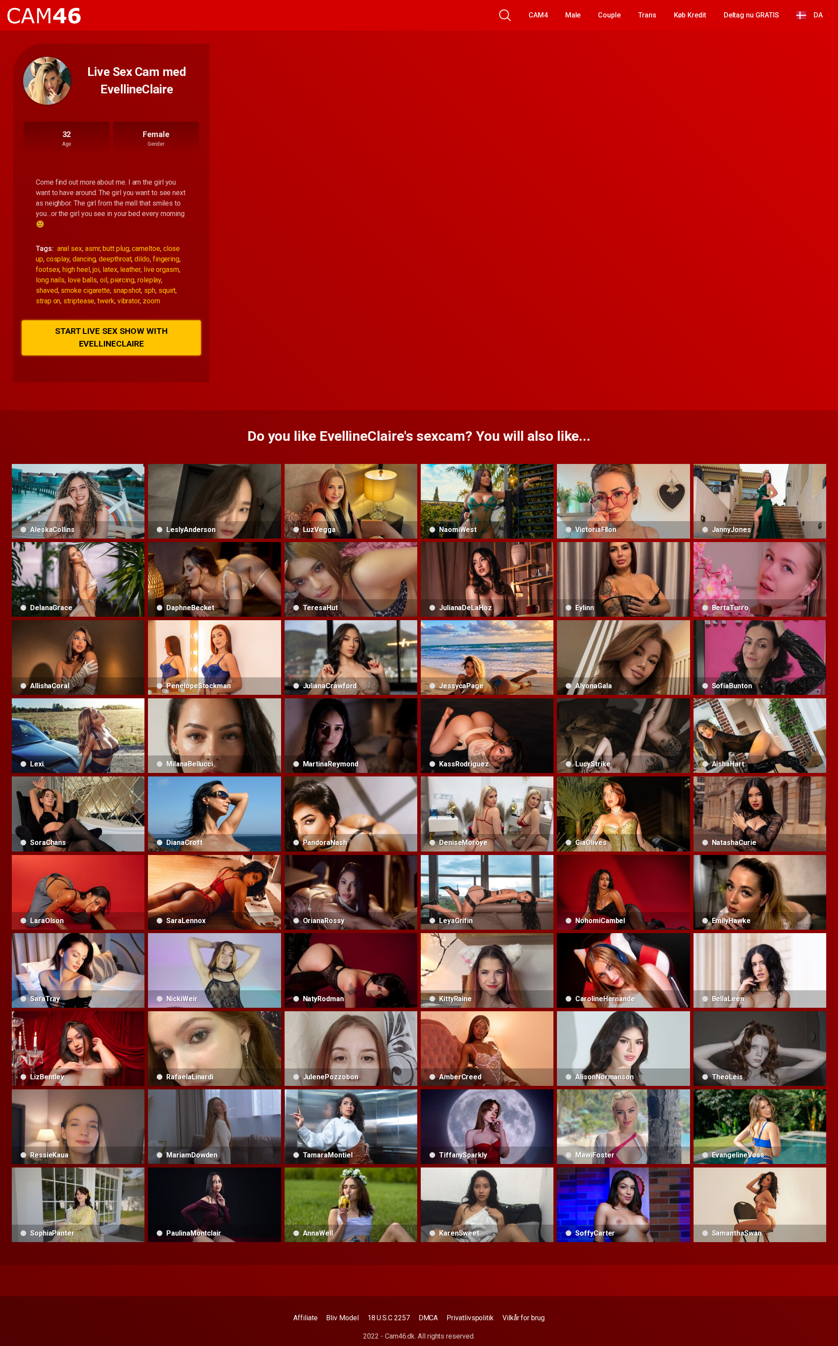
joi (96, 269)
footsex (47, 269)
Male (573, 15)
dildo (142, 259)
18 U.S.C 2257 (388, 1318)
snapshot (127, 290)
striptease (78, 301)
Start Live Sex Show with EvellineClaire (111, 337)
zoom (151, 301)
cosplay (57, 259)
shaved (47, 290)
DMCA (428, 1318)
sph (149, 290)
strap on (48, 301)
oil (103, 280)
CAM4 (538, 15)
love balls (82, 280)
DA (815, 15)
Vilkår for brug (523, 1318)
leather (130, 269)
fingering (166, 259)
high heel (75, 269)
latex (110, 269)
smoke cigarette (85, 290)
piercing (122, 280)
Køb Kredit (690, 15)
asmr (92, 248)
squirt (167, 290)
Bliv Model (342, 1318)
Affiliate (305, 1318)
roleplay (149, 280)
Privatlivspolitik (470, 1318)
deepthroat (115, 259)
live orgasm (161, 269)
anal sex (69, 248)
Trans (647, 15)
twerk (105, 301)
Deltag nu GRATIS (751, 15)
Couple (609, 15)
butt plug (116, 248)
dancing (84, 259)
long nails (50, 280)
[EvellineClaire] (47, 80)
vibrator (128, 301)
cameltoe (146, 248)
